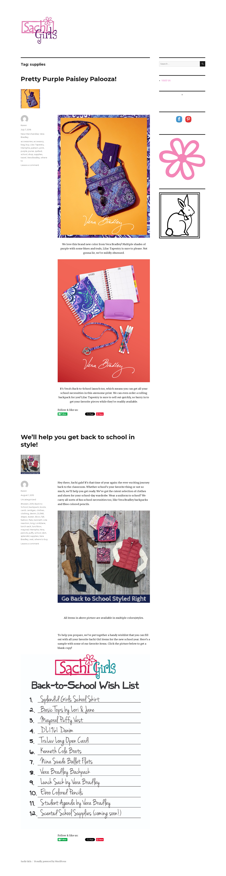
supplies (38, 154)
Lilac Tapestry (37, 144)
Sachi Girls (26, 861)
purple (24, 151)
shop (30, 154)
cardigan (31, 510)
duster (31, 516)
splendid (25, 536)
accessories (27, 141)
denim (33, 513)
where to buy (41, 539)
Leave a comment (30, 165)
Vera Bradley (33, 157)
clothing (25, 513)
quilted (38, 151)
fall (42, 516)
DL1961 (40, 513)
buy (27, 144)
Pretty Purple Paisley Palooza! (69, 79)
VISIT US (166, 80)
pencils (24, 533)
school (24, 154)
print (41, 148)
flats (31, 520)
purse (31, 151)
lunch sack (26, 526)
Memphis (25, 148)
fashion (24, 520)
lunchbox (36, 526)
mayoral (25, 529)
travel (23, 157)
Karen (24, 125)
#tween (25, 504)
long (32, 523)
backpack (34, 507)
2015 (32, 504)
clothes (40, 510)
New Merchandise (30, 134)
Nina (42, 529)
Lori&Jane (40, 523)
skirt (44, 533)
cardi (23, 510)
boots (43, 507)
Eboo (37, 516)
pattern (34, 148)
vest (31, 539)
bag (23, 144)
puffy (31, 533)
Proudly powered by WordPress (50, 861)
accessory (39, 141)
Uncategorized (28, 499)
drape (24, 516)
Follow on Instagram (184, 100)
